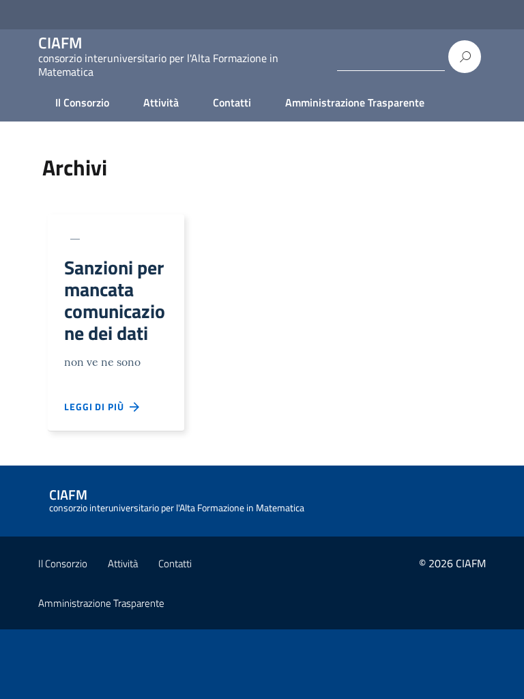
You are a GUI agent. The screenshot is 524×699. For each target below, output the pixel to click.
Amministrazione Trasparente (354, 102)
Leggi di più (97, 406)
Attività (161, 102)
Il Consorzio (82, 102)
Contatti (232, 102)
